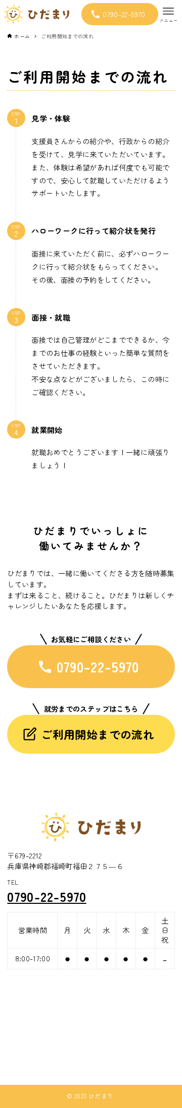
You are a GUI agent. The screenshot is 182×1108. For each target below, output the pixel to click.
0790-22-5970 (46, 896)
